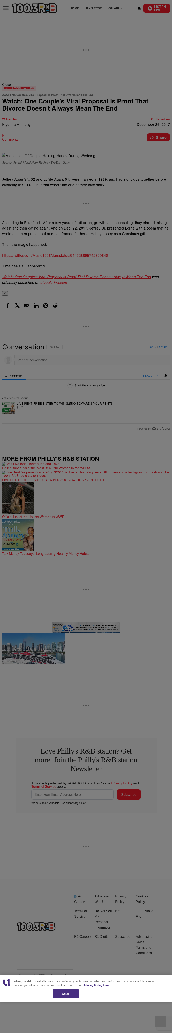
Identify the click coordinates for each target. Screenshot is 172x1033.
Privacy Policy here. (96, 985)
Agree (66, 994)
